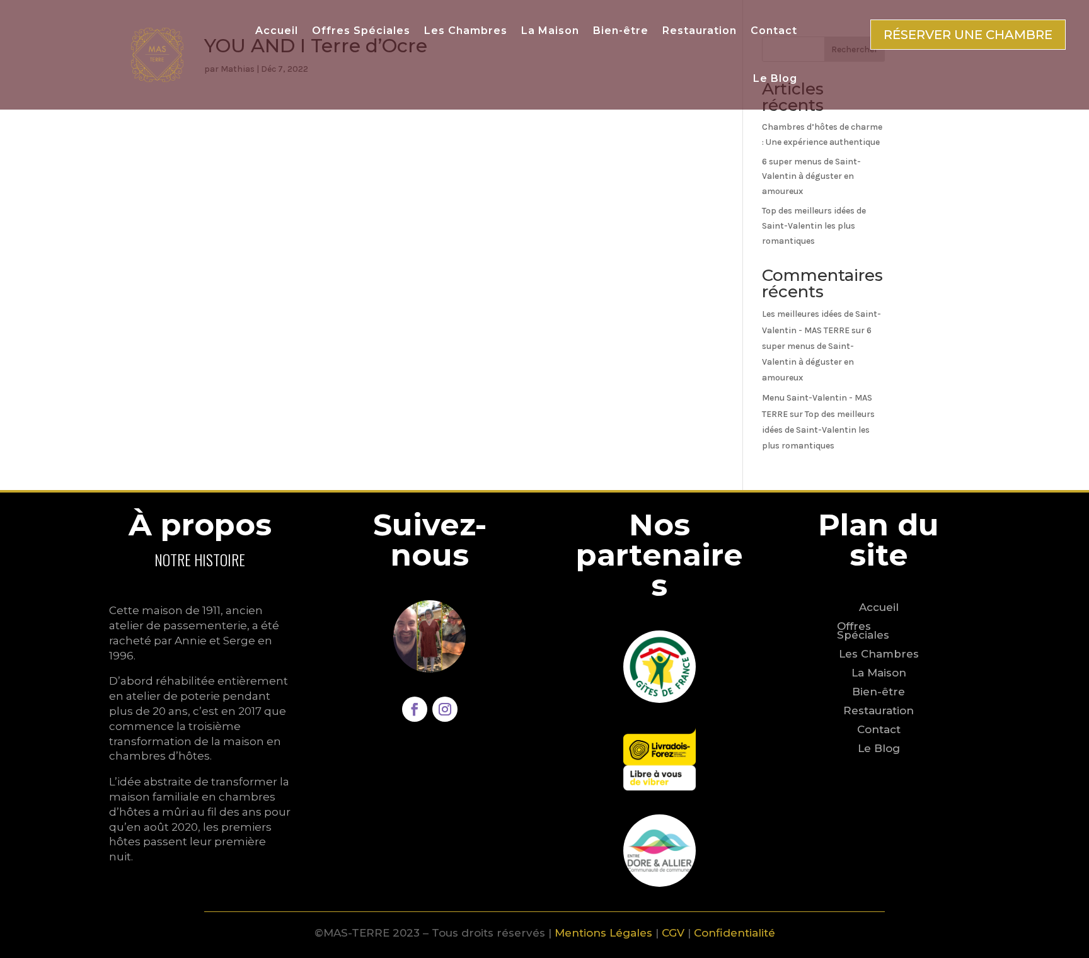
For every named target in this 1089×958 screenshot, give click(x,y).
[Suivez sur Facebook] (414, 709)
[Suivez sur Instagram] (445, 709)
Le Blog (775, 78)
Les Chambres (465, 31)
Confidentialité (734, 933)
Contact (774, 31)
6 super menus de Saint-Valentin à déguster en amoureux (811, 176)
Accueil (276, 31)
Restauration (699, 31)
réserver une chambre (968, 34)
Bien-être (620, 31)
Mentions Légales (603, 933)
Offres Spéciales (361, 31)
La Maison (550, 31)
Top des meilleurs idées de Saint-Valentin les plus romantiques (814, 225)
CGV (673, 933)
